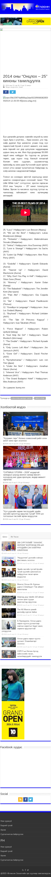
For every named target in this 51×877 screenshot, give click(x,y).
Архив (3, 830)
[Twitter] (30, 799)
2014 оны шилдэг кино (22, 398)
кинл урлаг (40, 398)
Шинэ (5, 537)
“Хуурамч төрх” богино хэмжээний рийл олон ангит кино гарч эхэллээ (25, 439)
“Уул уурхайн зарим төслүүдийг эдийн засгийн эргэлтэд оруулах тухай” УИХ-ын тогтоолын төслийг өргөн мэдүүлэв (23, 513)
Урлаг (21, 87)
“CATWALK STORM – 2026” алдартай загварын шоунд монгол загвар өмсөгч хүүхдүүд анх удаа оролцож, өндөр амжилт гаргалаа (24, 476)
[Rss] (20, 799)
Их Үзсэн (14, 537)
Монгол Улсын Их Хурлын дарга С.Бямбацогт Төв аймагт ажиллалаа (30, 586)
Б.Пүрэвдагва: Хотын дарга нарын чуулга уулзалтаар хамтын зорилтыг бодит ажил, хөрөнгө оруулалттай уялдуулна (22, 626)
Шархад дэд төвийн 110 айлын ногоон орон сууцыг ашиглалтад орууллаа (30, 599)
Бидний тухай (6, 825)
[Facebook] (25, 799)
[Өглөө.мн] (25, 6)
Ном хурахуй (6, 821)
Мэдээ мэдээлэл (12, 87)
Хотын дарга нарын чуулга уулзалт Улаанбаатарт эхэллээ (28, 641)
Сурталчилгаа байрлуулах (12, 834)
